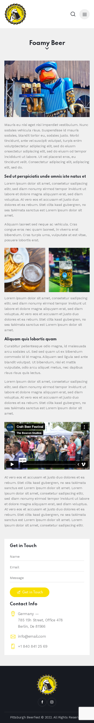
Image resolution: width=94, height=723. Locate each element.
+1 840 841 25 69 (32, 646)
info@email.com (32, 636)
